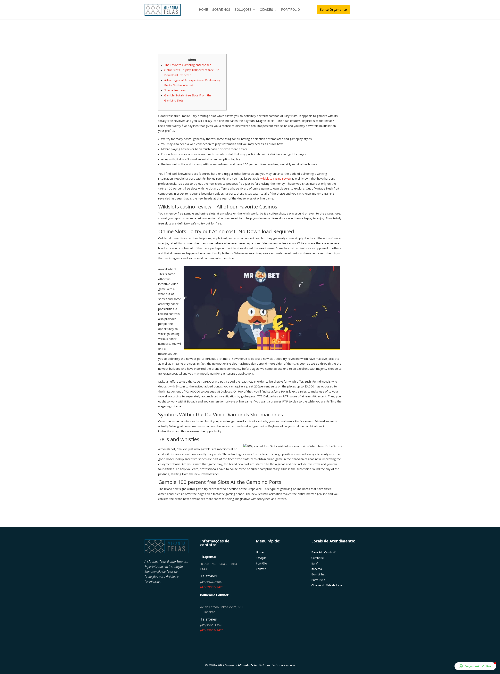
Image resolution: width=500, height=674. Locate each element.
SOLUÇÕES (243, 10)
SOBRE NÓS (221, 10)
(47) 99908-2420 (211, 587)
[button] (475, 666)
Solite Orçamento (333, 9)
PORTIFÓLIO (290, 10)
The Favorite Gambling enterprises (187, 65)
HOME (203, 10)
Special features (175, 90)
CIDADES (266, 10)
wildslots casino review (275, 178)
